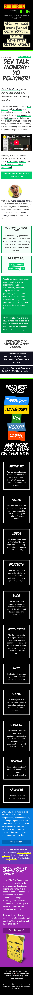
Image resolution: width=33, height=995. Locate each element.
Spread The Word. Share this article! (16, 175)
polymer (8, 118)
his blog (22, 161)
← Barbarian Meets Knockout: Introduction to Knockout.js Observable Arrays (16, 358)
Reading (10, 44)
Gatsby (20, 976)
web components (24, 115)
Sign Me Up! (16, 842)
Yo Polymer (17, 109)
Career (16, 435)
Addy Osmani (12, 161)
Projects (22, 32)
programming (14, 268)
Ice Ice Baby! (18, 327)
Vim (16, 418)
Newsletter (16, 40)
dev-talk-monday (24, 57)
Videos (22, 28)
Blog (24, 23)
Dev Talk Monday (11, 89)
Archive (23, 44)
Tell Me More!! (16, 930)
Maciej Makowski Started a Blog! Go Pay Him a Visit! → (16, 369)
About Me (12, 24)
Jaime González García (21, 201)
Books (10, 28)
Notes (8, 32)
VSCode (16, 427)
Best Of (16, 36)
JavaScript (16, 409)
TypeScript (16, 401)
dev (22, 268)
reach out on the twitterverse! (15, 241)
